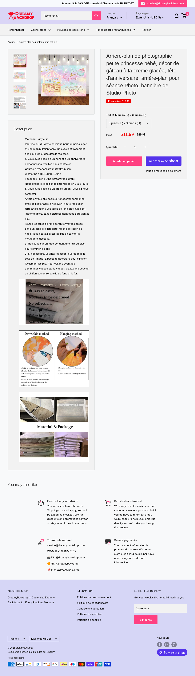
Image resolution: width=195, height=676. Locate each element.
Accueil (11, 42)
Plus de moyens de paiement (163, 170)
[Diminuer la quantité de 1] (125, 147)
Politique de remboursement (94, 597)
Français (14, 639)
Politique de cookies (89, 619)
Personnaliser (16, 29)
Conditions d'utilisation (90, 608)
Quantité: (112, 146)
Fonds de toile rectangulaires (113, 29)
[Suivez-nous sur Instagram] (166, 644)
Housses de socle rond (71, 29)
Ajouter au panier (124, 161)
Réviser (146, 29)
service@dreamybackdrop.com (165, 3)
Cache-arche (38, 29)
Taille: (126, 114)
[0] (184, 15)
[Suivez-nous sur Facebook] (159, 644)
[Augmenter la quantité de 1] (145, 147)
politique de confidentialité (92, 602)
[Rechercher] (96, 15)
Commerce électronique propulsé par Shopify (31, 652)
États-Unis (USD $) (41, 639)
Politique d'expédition (89, 614)
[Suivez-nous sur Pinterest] (174, 644)
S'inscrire (146, 619)
